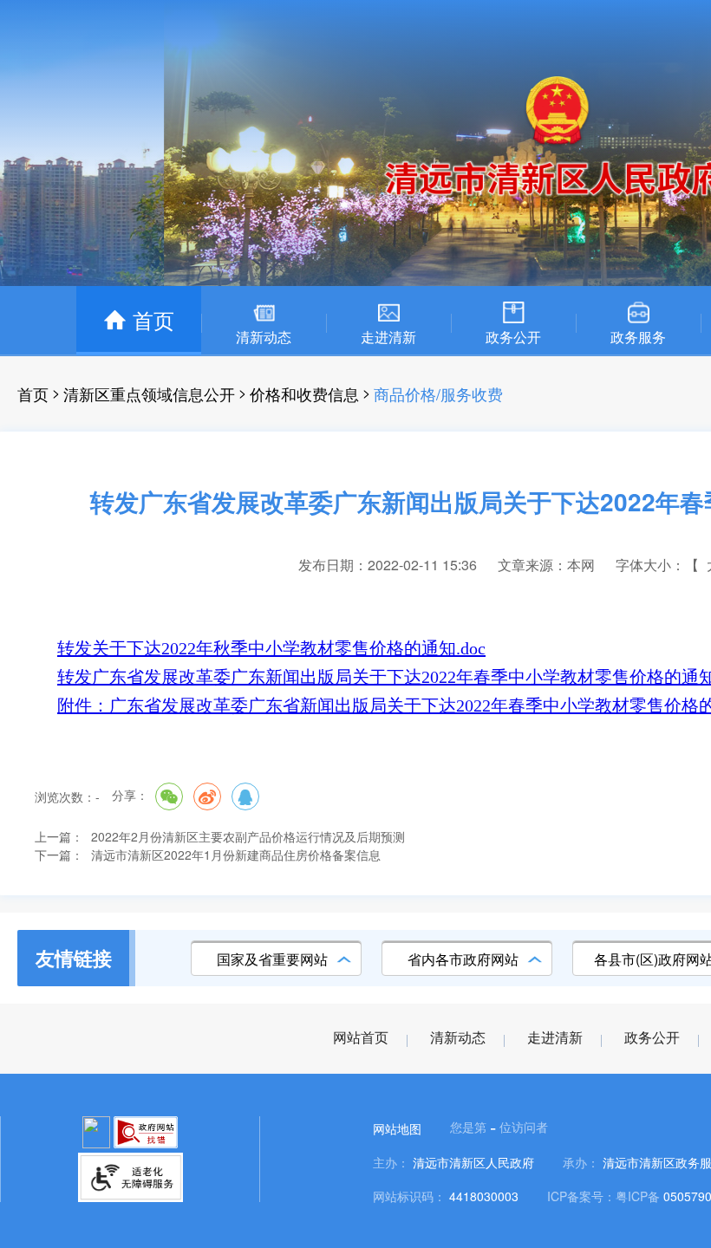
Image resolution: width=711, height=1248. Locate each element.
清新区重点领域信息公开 (149, 393)
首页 (33, 393)
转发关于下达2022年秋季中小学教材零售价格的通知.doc (271, 648)
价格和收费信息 (304, 393)
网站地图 (397, 1128)
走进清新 (555, 1037)
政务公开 (652, 1037)
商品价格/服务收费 (438, 393)
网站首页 (360, 1037)
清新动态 (458, 1037)
